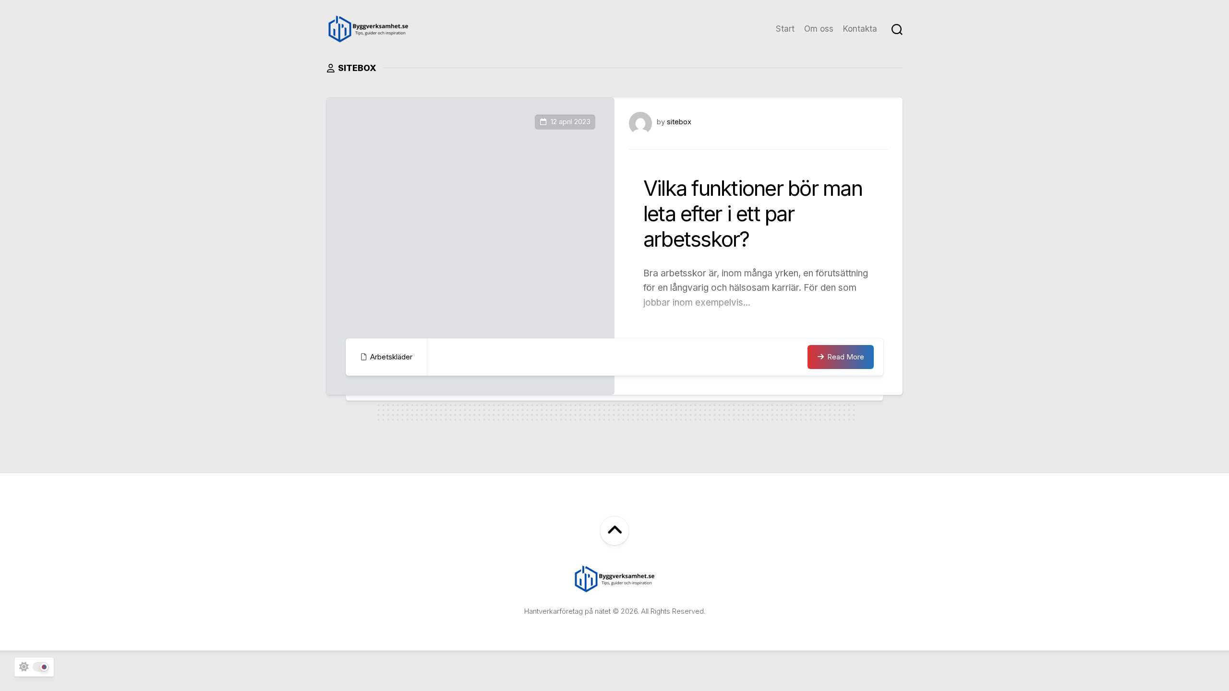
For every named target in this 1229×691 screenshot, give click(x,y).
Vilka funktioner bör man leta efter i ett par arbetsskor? (752, 213)
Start (785, 29)
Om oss (818, 29)
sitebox (679, 121)
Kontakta (860, 29)
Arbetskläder (391, 356)
